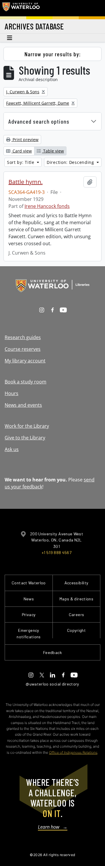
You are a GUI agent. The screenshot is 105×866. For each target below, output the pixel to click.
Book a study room (25, 381)
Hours (11, 393)
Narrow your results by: (52, 53)
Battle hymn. (25, 181)
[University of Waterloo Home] (21, 8)
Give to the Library (25, 437)
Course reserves (23, 349)
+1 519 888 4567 (56, 552)
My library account (25, 360)
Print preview (24, 139)
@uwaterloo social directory (52, 683)
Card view (21, 151)
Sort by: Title (21, 162)
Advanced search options (38, 121)
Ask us (12, 449)
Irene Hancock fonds (47, 206)
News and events (23, 405)
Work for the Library (27, 426)
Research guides (23, 337)
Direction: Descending (71, 162)
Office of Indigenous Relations (73, 752)
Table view (53, 151)
